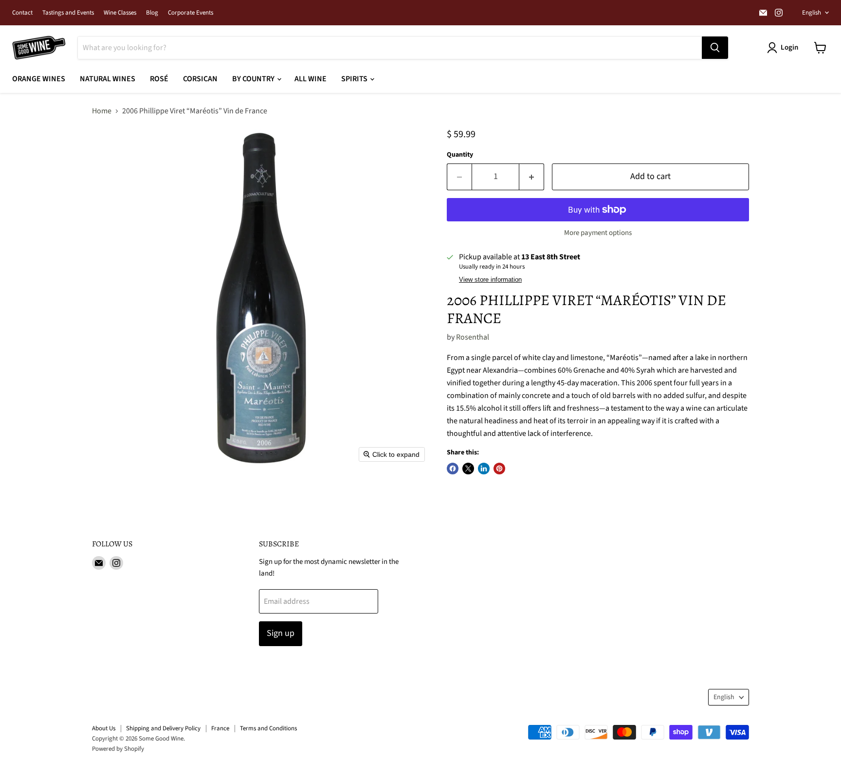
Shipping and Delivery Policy (163, 728)
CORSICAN (200, 78)
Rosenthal (472, 337)
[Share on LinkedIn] (484, 468)
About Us (103, 728)
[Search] (715, 47)
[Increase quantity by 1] (531, 176)
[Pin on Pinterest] (499, 468)
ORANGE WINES (38, 78)
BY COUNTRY (254, 78)
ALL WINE (310, 78)
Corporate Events (190, 13)
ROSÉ (159, 78)
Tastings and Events (68, 13)
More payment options (598, 233)
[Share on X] (468, 468)
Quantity (460, 155)
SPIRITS (355, 78)
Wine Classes (120, 13)
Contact (22, 13)
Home (101, 111)
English (811, 12)
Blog (152, 13)
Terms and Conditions (268, 728)
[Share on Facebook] (452, 468)
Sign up (280, 633)
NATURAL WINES (107, 78)
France (220, 728)
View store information (490, 279)
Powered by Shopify (118, 748)
